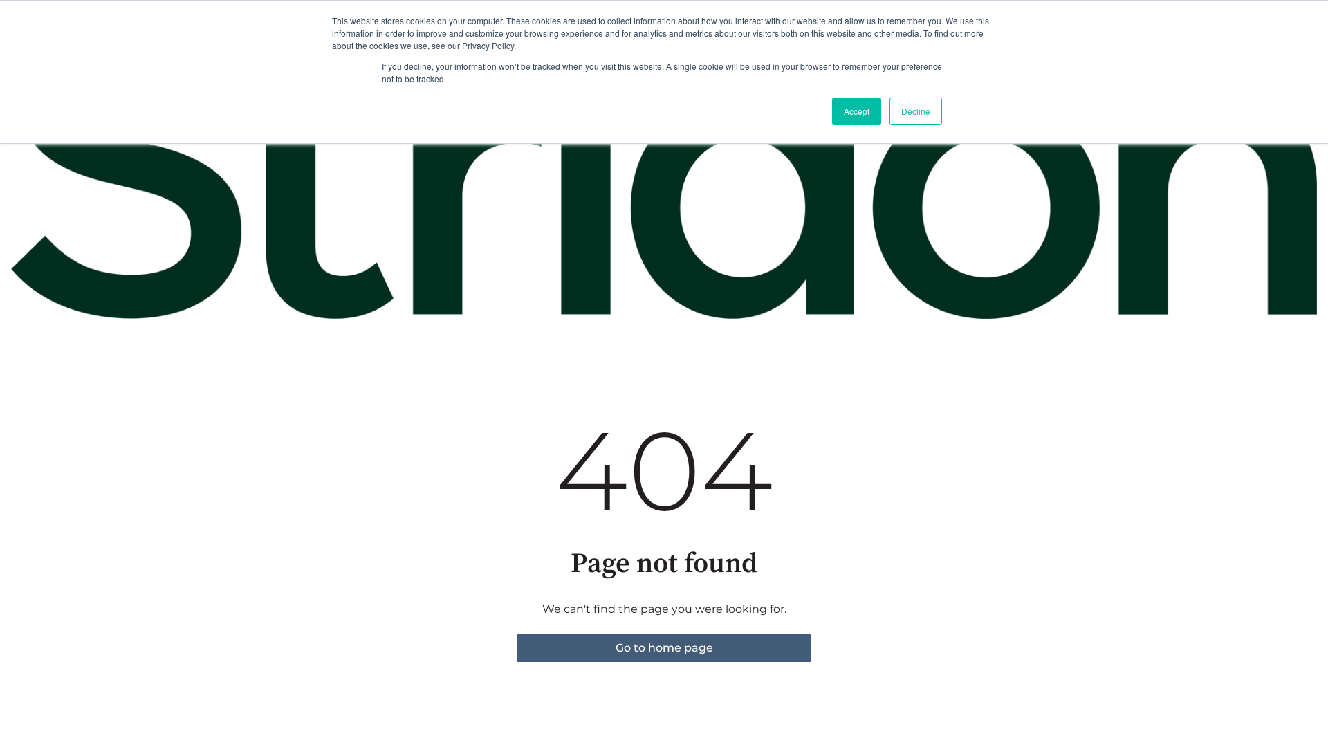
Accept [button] (856, 111)
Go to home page (664, 647)
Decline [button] (915, 111)
